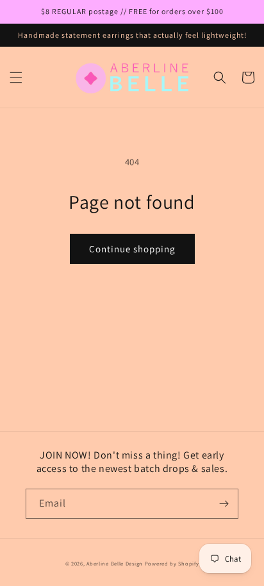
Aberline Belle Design (115, 563)
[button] (16, 77)
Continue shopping (132, 249)
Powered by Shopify (172, 563)
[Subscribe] (224, 504)
